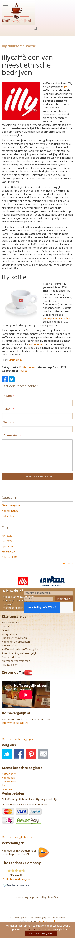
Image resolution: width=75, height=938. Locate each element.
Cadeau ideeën (11, 657)
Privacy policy (10, 664)
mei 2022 (7, 541)
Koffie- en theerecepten (16, 641)
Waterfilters (9, 781)
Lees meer (34, 929)
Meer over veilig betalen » (17, 837)
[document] (38, 930)
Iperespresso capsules (56, 318)
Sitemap (43, 921)
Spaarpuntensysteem (15, 638)
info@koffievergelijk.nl (15, 722)
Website (8, 422)
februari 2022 (10, 557)
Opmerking (10, 435)
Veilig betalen (10, 634)
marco (23, 370)
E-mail (7, 409)
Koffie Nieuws (27, 367)
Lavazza (7, 789)
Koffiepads (8, 777)
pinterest (31, 754)
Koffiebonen (9, 774)
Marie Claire (16, 360)
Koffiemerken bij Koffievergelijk (20, 649)
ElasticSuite (53, 897)
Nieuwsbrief (9, 645)
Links (54, 921)
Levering (7, 630)
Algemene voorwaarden (16, 661)
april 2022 (7, 546)
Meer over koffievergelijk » (17, 739)
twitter (7, 754)
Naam (7, 396)
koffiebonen (36, 344)
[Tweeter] (12, 379)
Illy (3, 785)
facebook (19, 754)
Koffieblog (8, 516)
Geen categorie (11, 505)
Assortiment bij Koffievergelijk (19, 653)
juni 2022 (7, 535)
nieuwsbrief (43, 754)
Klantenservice (10, 622)
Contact (6, 626)
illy (65, 87)
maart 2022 (8, 551)
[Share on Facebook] (5, 379)
